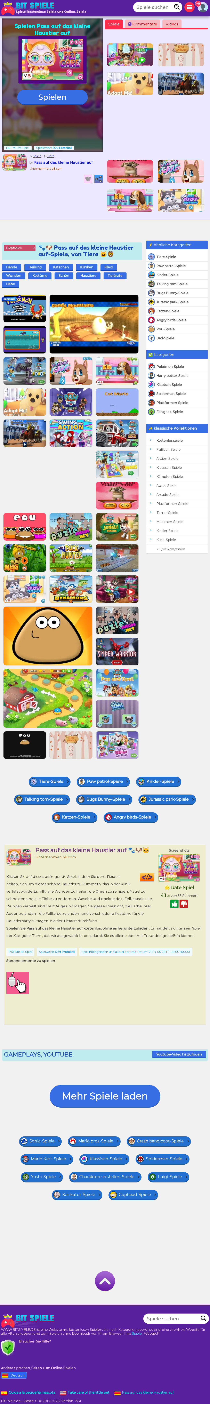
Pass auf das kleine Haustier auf (148, 1392)
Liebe (10, 284)
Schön (64, 276)
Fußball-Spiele (168, 450)
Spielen (52, 97)
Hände (11, 267)
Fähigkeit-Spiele (169, 412)
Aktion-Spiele (167, 459)
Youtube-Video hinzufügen (179, 1054)
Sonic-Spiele (42, 1141)
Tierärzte (115, 276)
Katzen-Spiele (167, 311)
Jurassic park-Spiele (172, 302)
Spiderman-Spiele (171, 394)
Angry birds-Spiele (171, 320)
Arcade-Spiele (167, 495)
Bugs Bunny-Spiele (172, 293)
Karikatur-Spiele (78, 1194)
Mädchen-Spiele (169, 522)
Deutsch (17, 1375)
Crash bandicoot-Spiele (160, 1141)
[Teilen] (98, 179)
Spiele (114, 24)
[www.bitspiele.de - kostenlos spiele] (28, 1321)
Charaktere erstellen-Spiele (106, 1176)
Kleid (109, 267)
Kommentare (143, 24)
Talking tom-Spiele (172, 284)
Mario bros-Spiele (95, 1141)
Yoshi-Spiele (43, 1176)
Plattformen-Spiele (172, 403)
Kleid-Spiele (166, 540)
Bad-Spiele (165, 338)
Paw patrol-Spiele (171, 266)
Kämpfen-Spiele (169, 477)
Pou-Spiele (165, 329)
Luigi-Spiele (170, 1176)
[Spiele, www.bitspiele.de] (28, 8)
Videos (172, 24)
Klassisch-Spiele (169, 385)
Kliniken (86, 267)
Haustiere (88, 276)
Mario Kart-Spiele (48, 1158)
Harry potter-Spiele (172, 376)
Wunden (13, 276)
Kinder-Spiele (167, 275)
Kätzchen (61, 267)
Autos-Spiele (166, 486)
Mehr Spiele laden (105, 1096)
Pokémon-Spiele (170, 367)
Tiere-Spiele (166, 257)
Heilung (35, 267)
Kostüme (39, 276)
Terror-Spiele (167, 513)
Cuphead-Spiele (135, 1194)
